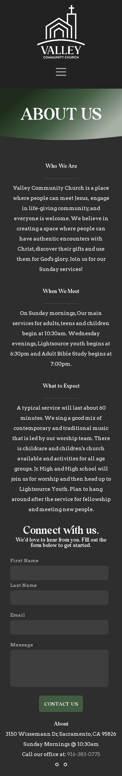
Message (21, 644)
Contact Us (61, 704)
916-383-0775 (83, 754)
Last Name (23, 585)
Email (17, 615)
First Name (24, 560)
